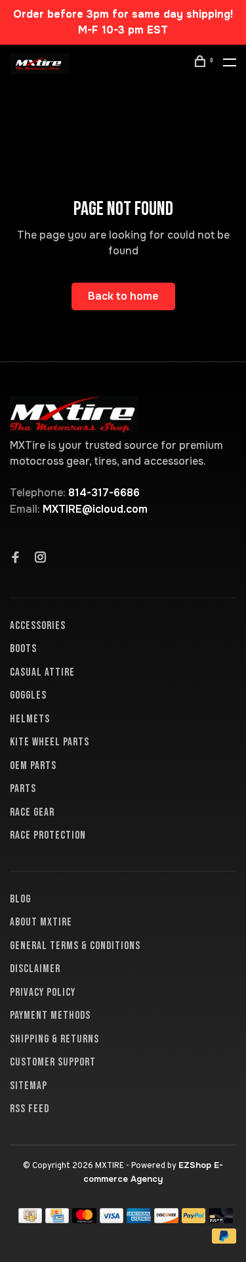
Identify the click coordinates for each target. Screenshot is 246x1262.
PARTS (23, 788)
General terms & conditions (75, 945)
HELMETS (30, 719)
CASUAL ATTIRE (42, 672)
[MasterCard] (84, 1220)
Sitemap (28, 1085)
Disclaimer (35, 968)
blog (20, 899)
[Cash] (30, 1220)
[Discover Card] (166, 1220)
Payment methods (50, 1015)
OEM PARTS (33, 765)
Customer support (53, 1062)
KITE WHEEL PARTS (49, 742)
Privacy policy (42, 992)
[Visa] (112, 1220)
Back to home (123, 296)
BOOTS (23, 648)
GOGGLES (28, 695)
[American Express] (139, 1220)
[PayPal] (194, 1220)
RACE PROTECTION (48, 835)
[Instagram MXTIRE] (41, 558)
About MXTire (41, 922)
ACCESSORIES (38, 625)
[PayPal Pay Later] (224, 1240)
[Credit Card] (57, 1220)
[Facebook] (16, 558)
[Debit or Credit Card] (221, 1220)
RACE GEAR (32, 812)
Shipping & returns (54, 1039)
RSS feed (29, 1108)
